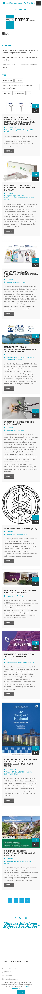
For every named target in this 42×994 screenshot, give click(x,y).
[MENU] (38, 3)
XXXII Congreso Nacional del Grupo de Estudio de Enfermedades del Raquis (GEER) (20, 762)
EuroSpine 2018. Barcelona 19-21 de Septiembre (19, 655)
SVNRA (18, 534)
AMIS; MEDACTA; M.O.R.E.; (18, 282)
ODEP (19, 130)
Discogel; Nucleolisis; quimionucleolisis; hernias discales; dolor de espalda (19, 198)
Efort (12, 861)
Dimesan (24, 534)
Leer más (9, 151)
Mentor (12, 534)
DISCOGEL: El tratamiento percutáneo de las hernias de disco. (19, 187)
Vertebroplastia (19, 93)
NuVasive (13, 662)
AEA (29, 93)
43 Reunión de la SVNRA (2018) (20, 528)
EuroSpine (6, 93)
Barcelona (17, 861)
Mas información (20, 987)
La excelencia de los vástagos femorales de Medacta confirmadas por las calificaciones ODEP (19, 120)
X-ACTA (30, 130)
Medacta (13, 130)
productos (10, 127)
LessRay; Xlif (29, 662)
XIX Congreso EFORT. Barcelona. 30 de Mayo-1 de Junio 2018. (19, 853)
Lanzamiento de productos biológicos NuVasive (20, 591)
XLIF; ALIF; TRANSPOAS (17, 430)
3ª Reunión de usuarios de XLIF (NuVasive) (19, 423)
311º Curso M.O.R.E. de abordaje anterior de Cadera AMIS (21, 274)
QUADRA (19, 80)
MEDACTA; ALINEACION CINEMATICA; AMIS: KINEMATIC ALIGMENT (19, 358)
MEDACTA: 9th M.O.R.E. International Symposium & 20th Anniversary (20, 349)
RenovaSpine (7, 80)
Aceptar (21, 992)
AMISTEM (7, 132)
